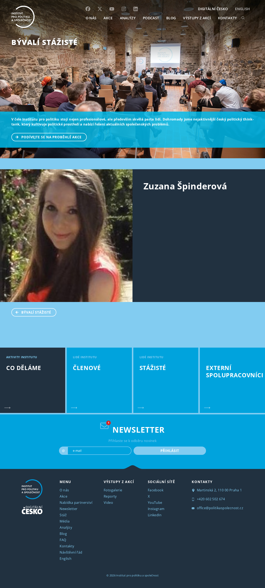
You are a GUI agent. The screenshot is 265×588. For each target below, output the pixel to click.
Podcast (151, 18)
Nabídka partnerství (76, 502)
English (242, 8)
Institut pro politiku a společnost (137, 575)
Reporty (110, 496)
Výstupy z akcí (197, 18)
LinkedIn (154, 515)
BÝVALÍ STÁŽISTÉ (44, 42)
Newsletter (68, 508)
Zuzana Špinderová (185, 186)
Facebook (155, 490)
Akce (63, 496)
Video (108, 502)
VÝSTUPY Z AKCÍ (119, 482)
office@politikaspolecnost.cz (219, 508)
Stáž (63, 515)
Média (65, 521)
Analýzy (128, 18)
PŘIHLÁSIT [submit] (169, 450)
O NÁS (91, 18)
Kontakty (67, 546)
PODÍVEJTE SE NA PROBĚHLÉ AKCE (51, 137)
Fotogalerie (113, 490)
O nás (64, 490)
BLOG (171, 18)
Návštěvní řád (71, 552)
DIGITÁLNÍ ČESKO (213, 8)
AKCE (108, 18)
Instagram (156, 508)
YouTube (155, 502)
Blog (63, 533)
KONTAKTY (227, 18)
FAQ (63, 540)
